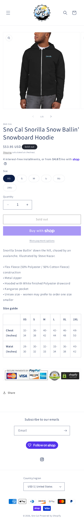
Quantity (8, 196)
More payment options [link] (42, 240)
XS (11, 179)
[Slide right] (50, 116)
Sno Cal (35, 515)
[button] (8, 12)
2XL (12, 188)
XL (61, 179)
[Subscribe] (65, 430)
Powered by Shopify (50, 515)
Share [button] (11, 393)
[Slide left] (33, 116)
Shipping (7, 152)
